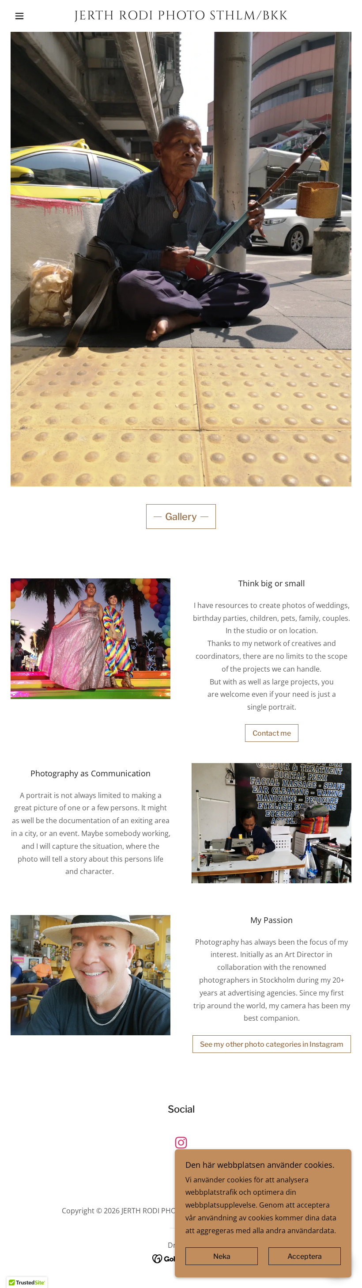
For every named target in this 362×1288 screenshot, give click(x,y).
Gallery (181, 516)
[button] (36, 16)
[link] (181, 17)
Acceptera (304, 1256)
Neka (221, 1256)
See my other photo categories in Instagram (271, 1044)
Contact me (272, 733)
